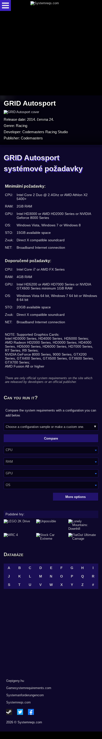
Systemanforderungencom (25, 695)
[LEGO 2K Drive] (19, 525)
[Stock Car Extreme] (51, 536)
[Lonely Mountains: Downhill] (83, 525)
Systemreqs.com (18, 702)
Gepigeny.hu (15, 681)
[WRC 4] (19, 536)
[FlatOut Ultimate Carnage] (83, 536)
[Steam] (9, 712)
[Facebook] (31, 712)
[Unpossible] (51, 525)
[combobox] (51, 450)
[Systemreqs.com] (55, 5)
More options (75, 497)
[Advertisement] (51, 53)
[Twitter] (20, 712)
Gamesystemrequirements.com (28, 688)
